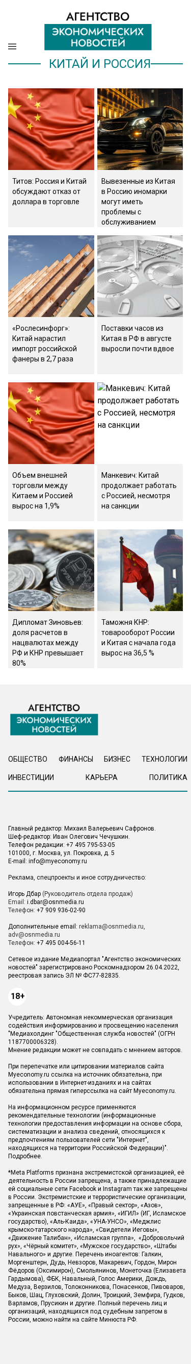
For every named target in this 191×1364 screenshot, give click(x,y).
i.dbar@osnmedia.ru (55, 902)
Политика (168, 777)
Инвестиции (31, 777)
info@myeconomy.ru (58, 861)
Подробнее (24, 1156)
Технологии (164, 759)
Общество (27, 759)
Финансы (76, 759)
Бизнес (117, 759)
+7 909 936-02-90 (61, 910)
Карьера (102, 777)
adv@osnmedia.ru (34, 934)
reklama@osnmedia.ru (111, 926)
